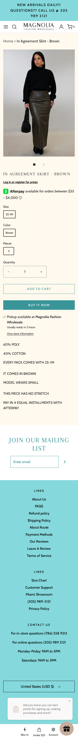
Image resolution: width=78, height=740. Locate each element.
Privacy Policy (39, 609)
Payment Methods (39, 534)
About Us (39, 499)
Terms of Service (39, 556)
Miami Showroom (39, 594)
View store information (20, 333)
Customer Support (39, 587)
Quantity (9, 262)
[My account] (59, 27)
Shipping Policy (39, 520)
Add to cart (39, 289)
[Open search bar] (16, 27)
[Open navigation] (6, 27)
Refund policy (39, 513)
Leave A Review (39, 549)
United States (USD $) (38, 686)
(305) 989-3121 (39, 601)
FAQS (39, 506)
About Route (39, 527)
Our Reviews (39, 541)
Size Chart (39, 580)
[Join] (65, 462)
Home (8, 41)
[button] (39, 103)
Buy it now (39, 305)
